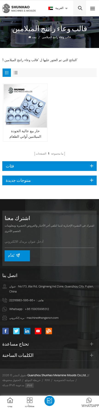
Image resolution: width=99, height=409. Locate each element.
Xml (47, 380)
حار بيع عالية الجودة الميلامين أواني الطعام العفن (25, 135)
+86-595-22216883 (22, 300)
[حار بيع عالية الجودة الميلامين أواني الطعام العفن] (25, 106)
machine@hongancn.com (42, 318)
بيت (34, 37)
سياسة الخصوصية (64, 380)
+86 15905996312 (37, 309)
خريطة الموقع (33, 380)
